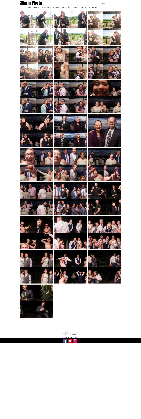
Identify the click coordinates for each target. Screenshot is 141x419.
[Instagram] (75, 341)
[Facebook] (65, 341)
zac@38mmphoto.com (107, 4)
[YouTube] (70, 341)
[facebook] (117, 4)
